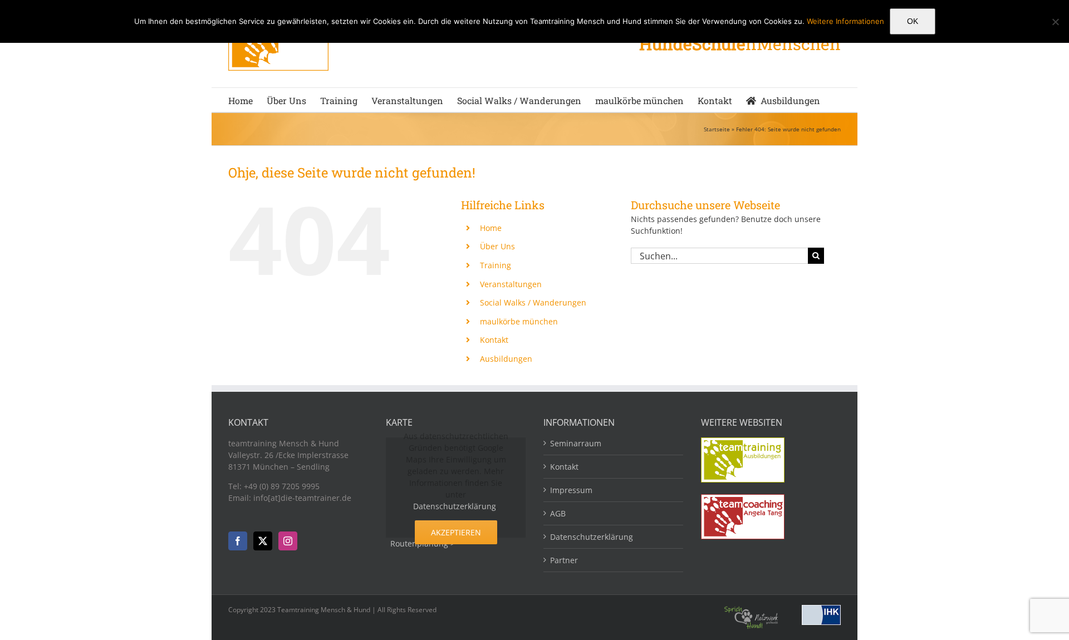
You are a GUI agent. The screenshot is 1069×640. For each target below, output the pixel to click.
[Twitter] (262, 540)
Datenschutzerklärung (454, 506)
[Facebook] (237, 540)
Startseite (717, 129)
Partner (564, 560)
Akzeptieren (456, 532)
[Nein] (1055, 21)
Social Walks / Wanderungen (533, 302)
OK (912, 21)
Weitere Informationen (845, 21)
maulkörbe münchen (519, 321)
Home (491, 228)
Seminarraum (575, 443)
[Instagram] (287, 540)
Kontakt (494, 339)
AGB (558, 513)
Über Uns (497, 246)
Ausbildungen (506, 358)
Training (495, 265)
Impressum (571, 490)
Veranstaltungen (511, 284)
